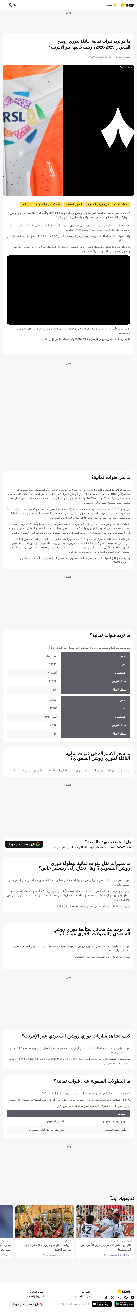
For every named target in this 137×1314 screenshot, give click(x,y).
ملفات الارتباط (37, 1291)
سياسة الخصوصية (81, 1296)
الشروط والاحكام (35, 1296)
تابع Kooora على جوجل (21, 844)
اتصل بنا (86, 1291)
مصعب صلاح (123, 56)
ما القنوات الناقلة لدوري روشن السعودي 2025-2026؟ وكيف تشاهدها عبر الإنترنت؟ (87, 339)
